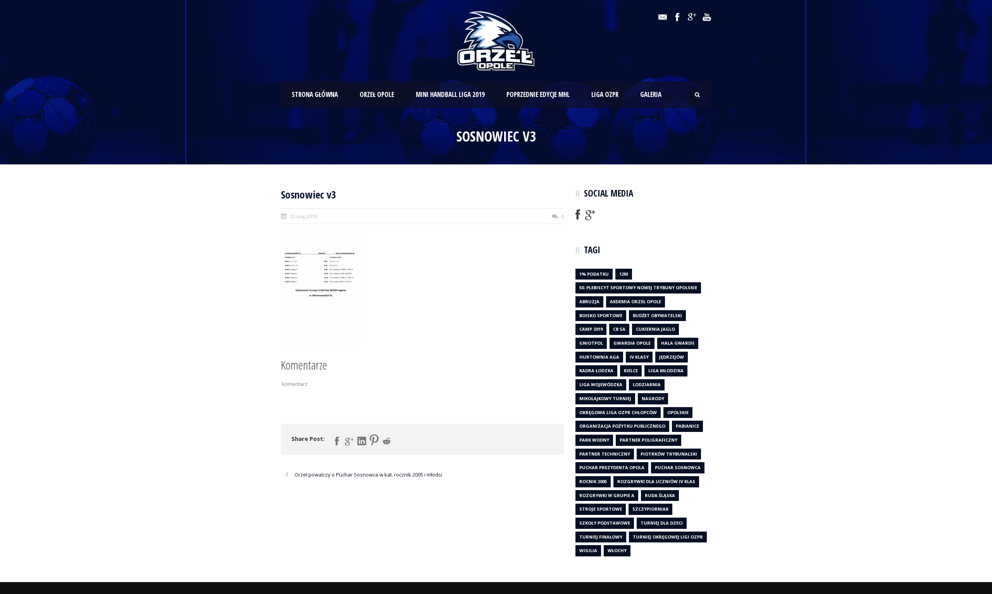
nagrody (653, 398)
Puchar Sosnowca (678, 467)
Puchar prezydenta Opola (611, 467)
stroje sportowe (600, 509)
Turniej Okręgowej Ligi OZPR (668, 537)
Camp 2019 (591, 329)
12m (623, 274)
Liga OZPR (604, 94)
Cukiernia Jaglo (655, 329)
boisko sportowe (600, 315)
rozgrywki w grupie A (606, 495)
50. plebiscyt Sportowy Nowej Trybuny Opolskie (638, 287)
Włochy (617, 550)
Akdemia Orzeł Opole (635, 301)
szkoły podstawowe (604, 523)
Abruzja (589, 301)
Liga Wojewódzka (600, 384)
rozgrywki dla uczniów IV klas (656, 481)
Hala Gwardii (677, 343)
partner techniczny (604, 454)
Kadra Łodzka (596, 370)
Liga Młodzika (666, 370)
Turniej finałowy (600, 537)
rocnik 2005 (593, 481)
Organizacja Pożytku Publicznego (622, 426)
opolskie (678, 412)
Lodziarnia (647, 384)
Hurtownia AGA (599, 357)
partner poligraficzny (648, 440)
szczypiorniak (650, 509)
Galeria (650, 94)
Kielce (631, 370)
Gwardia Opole (632, 343)
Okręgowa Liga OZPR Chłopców (618, 412)
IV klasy (639, 357)
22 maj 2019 (303, 216)
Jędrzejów (671, 357)
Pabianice (687, 426)
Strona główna (315, 94)
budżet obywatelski (657, 315)
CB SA (619, 329)
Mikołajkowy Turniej (605, 398)
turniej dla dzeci (662, 523)
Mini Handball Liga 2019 (450, 94)
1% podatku (594, 274)
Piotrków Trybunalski (669, 454)
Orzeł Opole (377, 94)
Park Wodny (594, 440)
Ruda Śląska (660, 495)
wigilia (588, 550)
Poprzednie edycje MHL (538, 94)
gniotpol (591, 343)
